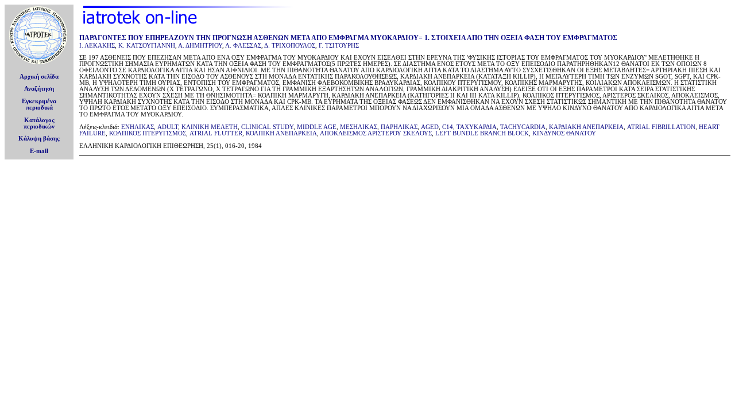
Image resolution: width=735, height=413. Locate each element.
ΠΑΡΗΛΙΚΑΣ (399, 127)
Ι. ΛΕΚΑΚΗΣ (97, 45)
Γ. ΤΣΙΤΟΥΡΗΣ (339, 45)
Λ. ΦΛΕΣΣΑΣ (243, 45)
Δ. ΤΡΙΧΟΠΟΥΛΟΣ (289, 45)
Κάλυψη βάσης (39, 138)
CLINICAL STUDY (267, 127)
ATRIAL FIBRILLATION (661, 127)
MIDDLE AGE (316, 127)
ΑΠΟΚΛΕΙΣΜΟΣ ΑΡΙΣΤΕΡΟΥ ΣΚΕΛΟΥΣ (376, 133)
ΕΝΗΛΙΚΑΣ (137, 127)
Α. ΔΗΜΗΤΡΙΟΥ (200, 45)
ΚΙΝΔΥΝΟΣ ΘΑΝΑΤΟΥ (564, 133)
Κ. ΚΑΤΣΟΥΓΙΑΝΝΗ (146, 45)
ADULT (167, 127)
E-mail (39, 151)
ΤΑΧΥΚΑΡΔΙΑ (477, 127)
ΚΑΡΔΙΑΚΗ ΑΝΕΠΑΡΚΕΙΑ (586, 127)
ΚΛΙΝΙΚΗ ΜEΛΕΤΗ (209, 127)
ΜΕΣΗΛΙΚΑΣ (358, 127)
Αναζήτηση (39, 88)
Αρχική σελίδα (39, 76)
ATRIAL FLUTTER (215, 133)
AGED (430, 127)
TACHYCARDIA (523, 127)
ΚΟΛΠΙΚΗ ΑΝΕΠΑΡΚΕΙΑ (281, 133)
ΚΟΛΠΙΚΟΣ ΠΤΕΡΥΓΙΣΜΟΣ (147, 133)
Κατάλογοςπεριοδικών (39, 123)
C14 (447, 127)
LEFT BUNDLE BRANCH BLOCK (482, 133)
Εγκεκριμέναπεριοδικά (39, 104)
